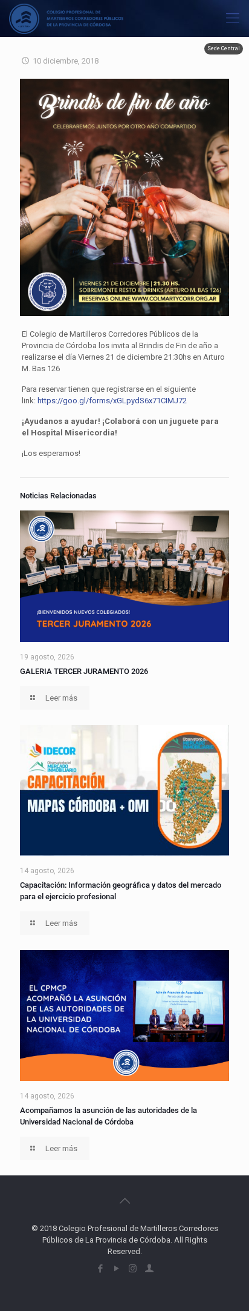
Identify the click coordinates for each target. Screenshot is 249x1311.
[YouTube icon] (116, 1268)
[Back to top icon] (124, 1201)
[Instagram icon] (132, 1268)
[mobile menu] (232, 18)
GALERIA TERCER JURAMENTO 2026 (84, 671)
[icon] (149, 1268)
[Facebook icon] (100, 1268)
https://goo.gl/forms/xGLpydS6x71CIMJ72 (112, 400)
